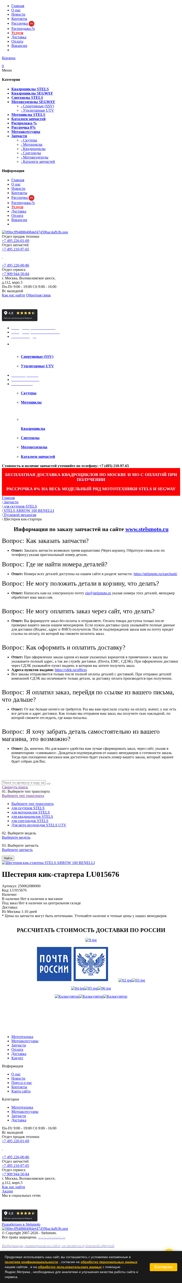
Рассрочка (22, 23)
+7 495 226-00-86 (15, 265)
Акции (7, 1191)
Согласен (164, 1267)
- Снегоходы (31, 153)
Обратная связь (38, 295)
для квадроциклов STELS (32, 816)
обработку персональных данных (109, 1262)
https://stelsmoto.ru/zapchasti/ (155, 574)
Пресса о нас (21, 1083)
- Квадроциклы (33, 149)
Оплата (17, 41)
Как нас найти (13, 295)
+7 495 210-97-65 (15, 249)
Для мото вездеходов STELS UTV (38, 825)
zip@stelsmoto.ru (98, 593)
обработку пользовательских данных (70, 1267)
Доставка (18, 37)
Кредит (17, 1058)
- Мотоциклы (31, 144)
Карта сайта (21, 1091)
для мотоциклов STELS (30, 812)
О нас (16, 10)
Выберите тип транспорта (23, 796)
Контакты (19, 19)
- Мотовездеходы (34, 157)
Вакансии (19, 46)
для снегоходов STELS (29, 821)
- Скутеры (29, 140)
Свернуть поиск (15, 787)
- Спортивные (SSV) (37, 106)
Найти (8, 858)
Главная (17, 6)
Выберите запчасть (17, 850)
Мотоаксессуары (24, 1041)
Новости (18, 14)
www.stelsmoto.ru (146, 529)
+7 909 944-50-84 (15, 274)
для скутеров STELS (28, 808)
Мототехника (22, 1037)
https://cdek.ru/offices (71, 670)
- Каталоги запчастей (38, 161)
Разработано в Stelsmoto (21, 1224)
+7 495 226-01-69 (15, 241)
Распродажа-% (23, 29)
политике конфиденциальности (31, 1262)
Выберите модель (16, 837)
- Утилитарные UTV (37, 110)
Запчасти (18, 1045)
